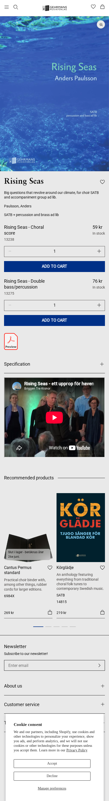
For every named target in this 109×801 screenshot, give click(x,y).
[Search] (15, 7)
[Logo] (54, 8)
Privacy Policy (76, 750)
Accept (52, 763)
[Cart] (102, 7)
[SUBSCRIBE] (99, 665)
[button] (38, 626)
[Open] (6, 7)
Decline (52, 776)
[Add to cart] (49, 612)
